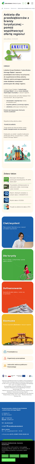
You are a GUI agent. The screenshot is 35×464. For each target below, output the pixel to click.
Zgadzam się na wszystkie (8, 460)
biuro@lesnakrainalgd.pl (15, 426)
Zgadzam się (24, 455)
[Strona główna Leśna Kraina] (11, 3)
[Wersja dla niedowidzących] (28, 3)
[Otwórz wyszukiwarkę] (23, 3)
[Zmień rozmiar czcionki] (26, 3)
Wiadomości (14, 8)
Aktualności (6, 8)
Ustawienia (5, 455)
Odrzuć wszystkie (14, 455)
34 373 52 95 (9, 423)
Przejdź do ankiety (10, 124)
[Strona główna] (2, 8)
